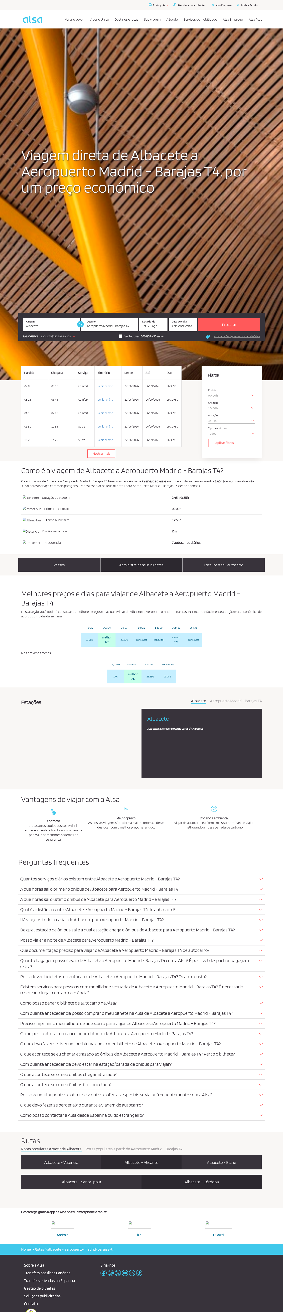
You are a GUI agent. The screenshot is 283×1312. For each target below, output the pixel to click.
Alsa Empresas (224, 5)
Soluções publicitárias (42, 1296)
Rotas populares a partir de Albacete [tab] (51, 1149)
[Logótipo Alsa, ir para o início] (32, 19)
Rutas (39, 1249)
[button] (50, 336)
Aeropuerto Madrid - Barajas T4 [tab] (236, 701)
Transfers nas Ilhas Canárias (47, 1272)
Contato (31, 1303)
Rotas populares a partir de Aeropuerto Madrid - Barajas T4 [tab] (134, 1149)
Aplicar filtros (224, 443)
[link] (80, 324)
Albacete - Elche (221, 1162)
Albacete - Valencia (61, 1162)
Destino (91, 321)
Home (26, 1249)
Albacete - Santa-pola (81, 1182)
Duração (213, 415)
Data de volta (179, 321)
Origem (30, 321)
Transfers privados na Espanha (49, 1280)
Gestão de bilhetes (39, 1288)
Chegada (213, 403)
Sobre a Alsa (34, 1265)
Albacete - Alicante (141, 1162)
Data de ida (148, 321)
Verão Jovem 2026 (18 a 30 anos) (144, 336)
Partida (212, 390)
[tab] (141, 879)
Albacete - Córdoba (201, 1182)
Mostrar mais (101, 453)
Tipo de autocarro (218, 428)
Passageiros (30, 336)
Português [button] (159, 5)
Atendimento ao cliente (191, 5)
